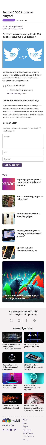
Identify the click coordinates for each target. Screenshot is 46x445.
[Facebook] (15, 430)
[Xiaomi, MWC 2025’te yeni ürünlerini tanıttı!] (12, 398)
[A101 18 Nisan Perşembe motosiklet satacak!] (34, 378)
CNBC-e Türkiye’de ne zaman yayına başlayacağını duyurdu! (11, 347)
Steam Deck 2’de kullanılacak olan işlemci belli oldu (33, 367)
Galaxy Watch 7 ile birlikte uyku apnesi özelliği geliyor (10, 367)
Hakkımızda (27, 430)
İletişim (25, 426)
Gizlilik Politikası (28, 436)
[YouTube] (11, 430)
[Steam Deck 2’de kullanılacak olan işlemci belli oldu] (34, 357)
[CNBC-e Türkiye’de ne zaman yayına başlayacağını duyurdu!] (12, 337)
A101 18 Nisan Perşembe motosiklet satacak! (32, 388)
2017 (12, 111)
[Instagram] (7, 430)
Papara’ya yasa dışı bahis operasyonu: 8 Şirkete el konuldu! (29, 182)
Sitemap (26, 440)
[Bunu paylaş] (11, 320)
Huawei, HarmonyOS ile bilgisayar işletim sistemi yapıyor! (29, 233)
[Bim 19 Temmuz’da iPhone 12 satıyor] (12, 378)
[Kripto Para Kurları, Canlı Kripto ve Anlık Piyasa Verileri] (23, 281)
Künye (25, 423)
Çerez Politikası (28, 433)
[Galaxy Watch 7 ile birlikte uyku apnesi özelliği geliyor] (12, 357)
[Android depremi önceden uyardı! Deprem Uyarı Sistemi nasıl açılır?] (34, 398)
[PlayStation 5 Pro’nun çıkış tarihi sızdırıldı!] (34, 337)
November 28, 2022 (16, 93)
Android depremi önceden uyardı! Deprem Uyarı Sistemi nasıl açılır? (33, 408)
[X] (3, 430)
